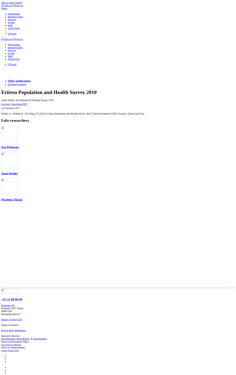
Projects (12, 19)
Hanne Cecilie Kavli (11, 319)
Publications (14, 14)
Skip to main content (11, 2)
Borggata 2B (7, 305)
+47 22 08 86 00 (11, 299)
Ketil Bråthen (40, 338)
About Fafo (13, 28)
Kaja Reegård (8, 338)
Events (11, 22)
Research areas (15, 16)
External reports (17, 84)
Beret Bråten (23, 338)
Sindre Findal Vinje (10, 350)
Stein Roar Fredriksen (11, 345)
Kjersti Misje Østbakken (13, 330)
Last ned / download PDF (14, 104)
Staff (10, 25)
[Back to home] (12, 5)
